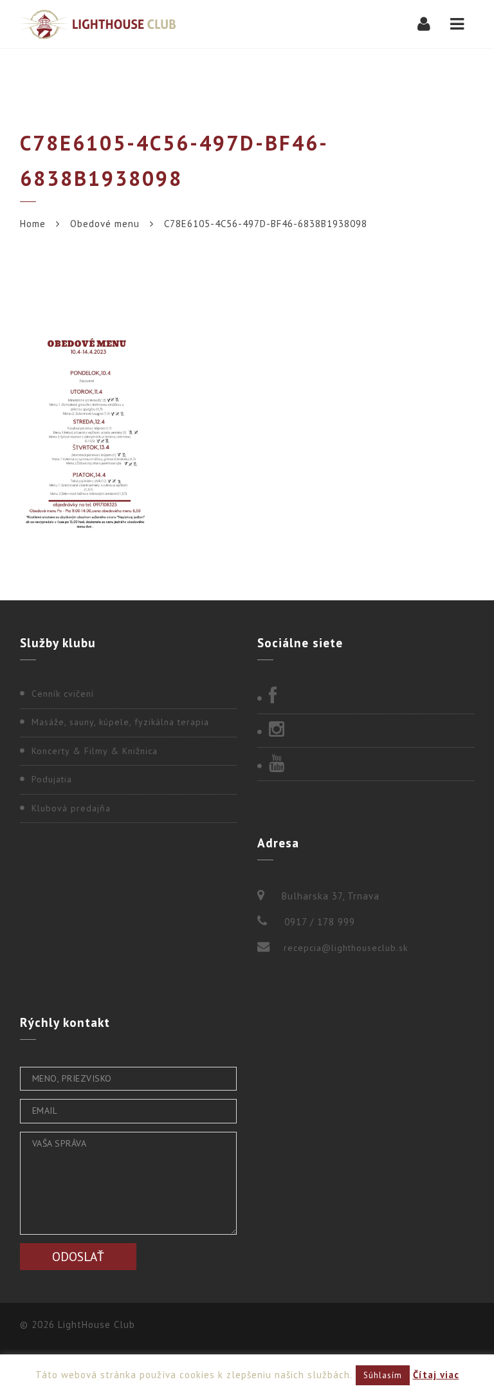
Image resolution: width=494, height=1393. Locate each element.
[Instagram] (365, 730)
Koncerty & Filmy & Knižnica (95, 751)
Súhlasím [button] (382, 1375)
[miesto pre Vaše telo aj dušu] (98, 24)
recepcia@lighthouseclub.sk (346, 948)
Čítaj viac (436, 1375)
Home (33, 223)
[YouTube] (365, 764)
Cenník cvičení (63, 693)
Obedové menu (105, 223)
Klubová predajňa (71, 808)
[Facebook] (365, 697)
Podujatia (52, 779)
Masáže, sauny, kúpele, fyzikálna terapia (120, 722)
